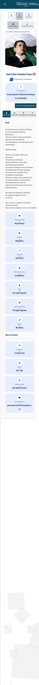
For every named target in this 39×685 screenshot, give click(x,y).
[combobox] (6, 32)
